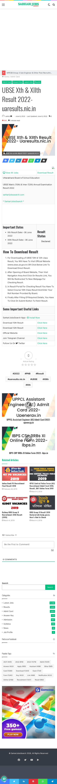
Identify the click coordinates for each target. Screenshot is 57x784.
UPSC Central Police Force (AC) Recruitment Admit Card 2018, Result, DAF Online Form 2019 (42, 486)
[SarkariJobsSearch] (28, 4)
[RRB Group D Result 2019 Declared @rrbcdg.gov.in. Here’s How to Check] (42, 502)
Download (22, 671)
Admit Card (15, 77)
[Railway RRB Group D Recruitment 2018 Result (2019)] (14, 502)
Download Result (45, 172)
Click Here (42, 323)
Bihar (48, 666)
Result (40, 373)
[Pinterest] (24, 161)
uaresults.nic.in (17, 379)
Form (7, 675)
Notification (45, 675)
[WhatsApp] (30, 161)
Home (6, 77)
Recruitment (24, 680)
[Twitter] (11, 161)
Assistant (35, 666)
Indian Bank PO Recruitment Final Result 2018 (13, 484)
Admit (44, 662)
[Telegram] (36, 161)
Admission (8, 620)
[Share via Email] (43, 161)
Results (37, 82)
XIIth (46, 379)
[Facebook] (5, 161)
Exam (37, 671)
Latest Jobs (28, 82)
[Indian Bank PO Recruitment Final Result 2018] (14, 474)
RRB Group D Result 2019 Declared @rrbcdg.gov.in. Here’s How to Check (40, 515)
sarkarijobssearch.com (13, 194)
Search (5, 583)
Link (31, 675)
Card (7, 671)
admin (7, 116)
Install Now (34, 317)
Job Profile (8, 632)
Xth (29, 385)
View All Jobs (11, 172)
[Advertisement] (28, 39)
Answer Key (17, 82)
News (6, 628)
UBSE (34, 379)
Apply (21, 666)
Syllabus (7, 624)
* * (13, 201)
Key (20, 675)
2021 (7, 662)
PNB (28, 373)
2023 (31, 662)
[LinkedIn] (17, 161)
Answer (8, 666)
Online (8, 680)
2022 (16, 373)
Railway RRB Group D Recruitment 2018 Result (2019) (12, 515)
